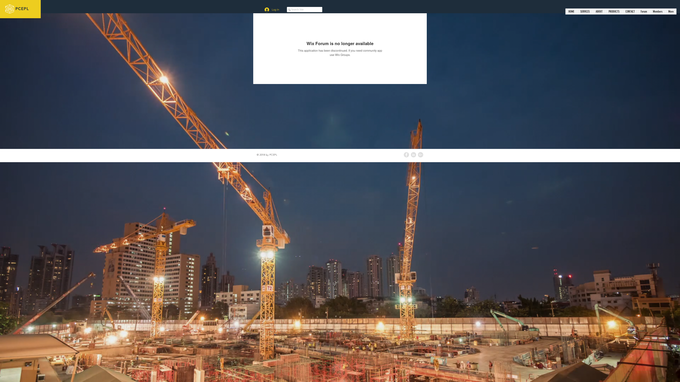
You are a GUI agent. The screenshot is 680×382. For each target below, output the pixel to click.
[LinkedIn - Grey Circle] (413, 154)
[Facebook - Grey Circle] (406, 154)
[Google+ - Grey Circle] (420, 154)
